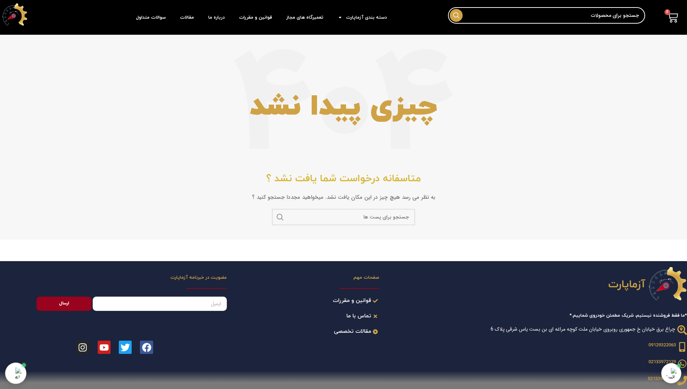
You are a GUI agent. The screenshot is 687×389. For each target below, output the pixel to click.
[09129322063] (682, 347)
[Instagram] (82, 347)
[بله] (16, 373)
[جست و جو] (280, 217)
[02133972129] (682, 380)
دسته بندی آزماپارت (366, 17)
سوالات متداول (151, 17)
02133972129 (662, 362)
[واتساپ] (671, 373)
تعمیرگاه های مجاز (304, 17)
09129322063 (662, 345)
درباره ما (216, 17)
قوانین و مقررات (255, 17)
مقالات (187, 17)
